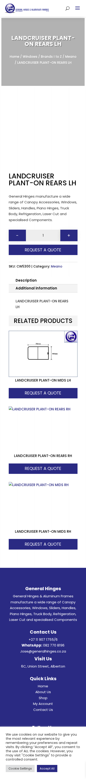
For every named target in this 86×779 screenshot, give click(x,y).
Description (26, 280)
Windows (30, 56)
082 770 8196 (53, 645)
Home (14, 56)
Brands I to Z (51, 56)
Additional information (36, 288)
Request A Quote (43, 250)
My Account (43, 703)
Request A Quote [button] (43, 393)
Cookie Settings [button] (20, 768)
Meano (70, 56)
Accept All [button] (47, 768)
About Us (43, 691)
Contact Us (43, 709)
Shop (43, 697)
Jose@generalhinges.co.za (43, 651)
